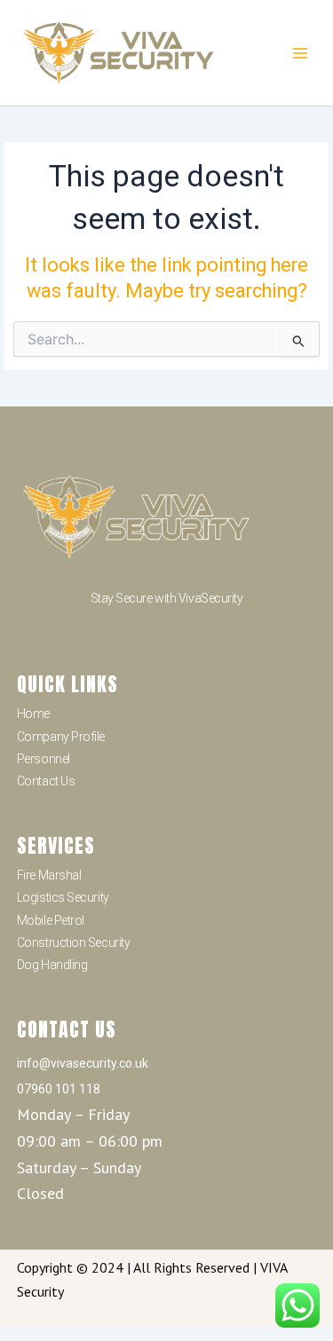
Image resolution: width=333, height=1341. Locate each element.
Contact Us (46, 781)
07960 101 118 (58, 1089)
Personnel (43, 759)
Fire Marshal (49, 875)
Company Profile (61, 737)
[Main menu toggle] (299, 52)
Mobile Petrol (50, 920)
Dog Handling (52, 965)
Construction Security (74, 942)
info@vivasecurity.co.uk (82, 1063)
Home (33, 713)
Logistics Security (63, 897)
